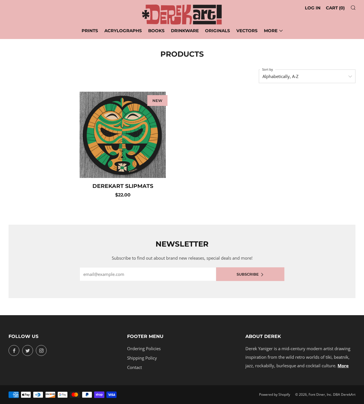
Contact (134, 367)
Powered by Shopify (274, 394)
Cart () (335, 8)
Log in (312, 8)
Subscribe (248, 274)
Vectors (247, 30)
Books (156, 30)
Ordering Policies (144, 348)
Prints (90, 30)
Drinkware (185, 30)
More (271, 30)
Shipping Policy (142, 358)
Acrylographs (123, 30)
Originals (217, 30)
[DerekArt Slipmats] (123, 135)
